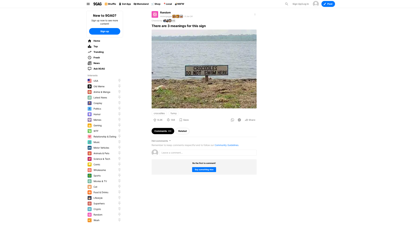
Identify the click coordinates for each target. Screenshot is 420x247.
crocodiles (159, 113)
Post (329, 3)
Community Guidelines (226, 145)
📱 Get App (125, 3)
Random (165, 12)
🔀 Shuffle (110, 3)
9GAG (97, 4)
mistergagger (166, 16)
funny (174, 113)
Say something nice (204, 169)
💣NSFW (179, 3)
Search (287, 4)
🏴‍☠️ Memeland (141, 3)
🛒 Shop (155, 3)
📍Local (167, 3)
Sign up (104, 31)
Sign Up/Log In (301, 3)
